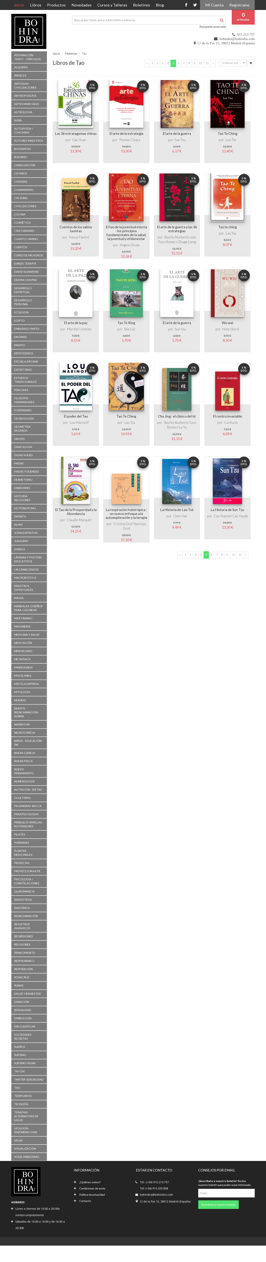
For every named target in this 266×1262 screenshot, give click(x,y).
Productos (56, 5)
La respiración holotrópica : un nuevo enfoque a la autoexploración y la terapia (126, 513)
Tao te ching (227, 227)
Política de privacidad (92, 1194)
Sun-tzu (180, 329)
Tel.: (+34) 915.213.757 (154, 1182)
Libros (35, 5)
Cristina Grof (123, 524)
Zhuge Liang (187, 242)
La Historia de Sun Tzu (227, 509)
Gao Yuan (79, 140)
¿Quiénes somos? (90, 1182)
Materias (71, 53)
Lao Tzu (129, 422)
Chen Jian (180, 516)
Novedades (81, 5)
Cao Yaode (240, 516)
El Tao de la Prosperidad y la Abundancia (76, 511)
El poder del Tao (76, 416)
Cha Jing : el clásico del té (177, 416)
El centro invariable (227, 416)
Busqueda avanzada (212, 26)
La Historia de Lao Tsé (177, 509)
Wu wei (227, 323)
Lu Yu (183, 427)
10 (200, 63)
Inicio (20, 4)
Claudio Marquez (79, 520)
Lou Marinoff (79, 422)
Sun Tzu (180, 140)
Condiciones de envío (92, 1188)
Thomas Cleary (129, 140)
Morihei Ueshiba (79, 329)
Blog (160, 5)
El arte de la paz (75, 323)
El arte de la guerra (177, 133)
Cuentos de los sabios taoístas (76, 229)
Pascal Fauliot (79, 237)
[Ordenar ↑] (251, 63)
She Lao (129, 329)
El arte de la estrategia (126, 133)
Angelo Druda (130, 245)
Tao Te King (126, 323)
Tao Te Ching (227, 133)
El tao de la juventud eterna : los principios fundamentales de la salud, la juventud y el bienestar (126, 233)
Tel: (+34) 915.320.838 (154, 1188)
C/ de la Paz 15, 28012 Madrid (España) (226, 43)
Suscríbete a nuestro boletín (218, 1204)
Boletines (141, 5)
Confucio (231, 422)
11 (207, 63)
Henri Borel (230, 329)
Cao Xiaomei (223, 516)
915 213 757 (246, 34)
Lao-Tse (230, 140)
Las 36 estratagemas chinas (76, 133)
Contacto (85, 1200)
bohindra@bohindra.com (237, 39)
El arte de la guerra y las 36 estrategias (177, 229)
